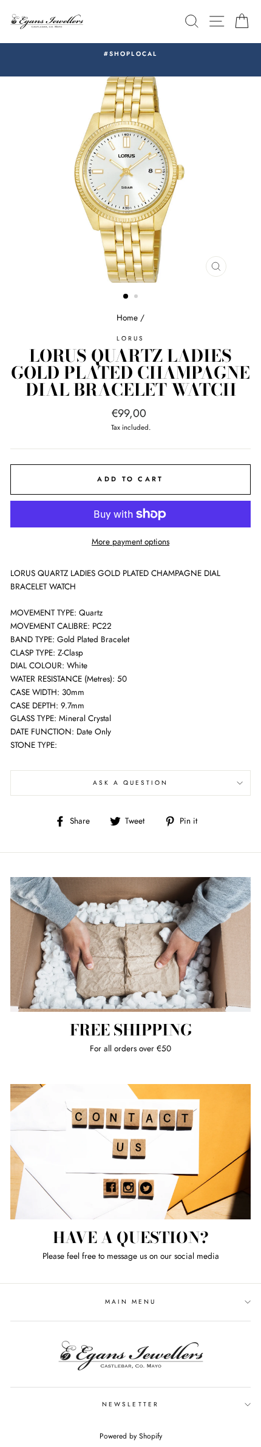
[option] (130, 54)
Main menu (131, 1301)
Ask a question (131, 782)
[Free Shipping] (130, 944)
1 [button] (126, 297)
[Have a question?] (130, 1151)
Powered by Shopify (131, 1436)
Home (127, 317)
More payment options (130, 541)
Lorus (130, 338)
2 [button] (137, 297)
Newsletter (130, 1404)
